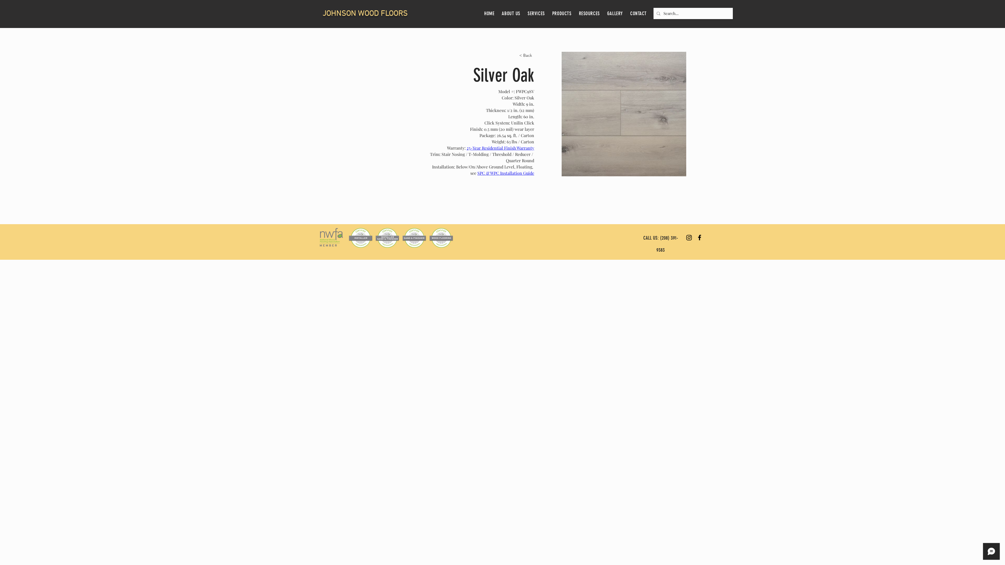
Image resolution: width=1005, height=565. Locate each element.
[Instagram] (689, 237)
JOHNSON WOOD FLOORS (365, 14)
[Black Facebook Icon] (699, 237)
